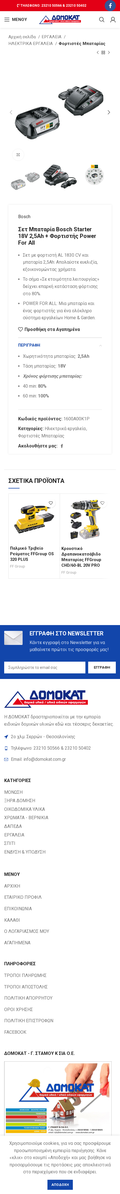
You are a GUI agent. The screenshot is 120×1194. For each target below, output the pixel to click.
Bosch (24, 216)
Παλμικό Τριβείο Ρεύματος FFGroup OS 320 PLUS (32, 554)
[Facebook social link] (110, 5)
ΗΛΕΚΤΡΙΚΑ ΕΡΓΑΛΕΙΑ (31, 43)
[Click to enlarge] (18, 154)
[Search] (101, 19)
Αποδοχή (60, 1185)
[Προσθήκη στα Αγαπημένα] (51, 503)
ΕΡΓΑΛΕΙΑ (52, 36)
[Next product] (109, 53)
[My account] (113, 19)
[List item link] (60, 759)
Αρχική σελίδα (22, 36)
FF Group (17, 566)
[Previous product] (97, 53)
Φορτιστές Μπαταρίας (82, 43)
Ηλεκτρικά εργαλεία (65, 428)
